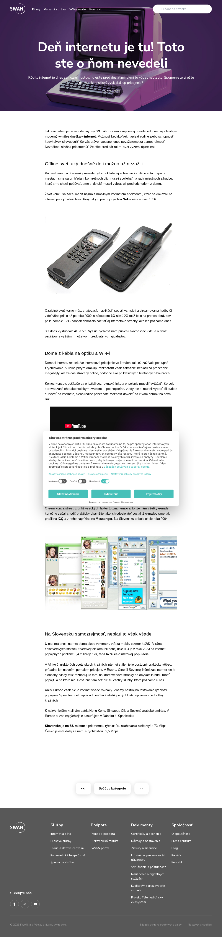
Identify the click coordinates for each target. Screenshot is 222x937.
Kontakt (95, 9)
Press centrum (181, 841)
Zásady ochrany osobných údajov (160, 924)
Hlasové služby (61, 841)
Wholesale (77, 9)
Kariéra (176, 855)
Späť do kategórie (112, 788)
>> (142, 788)
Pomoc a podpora (103, 834)
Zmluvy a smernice (144, 848)
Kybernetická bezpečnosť (68, 855)
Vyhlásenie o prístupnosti (148, 867)
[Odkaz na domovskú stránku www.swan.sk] (17, 9)
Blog (174, 848)
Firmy (36, 9)
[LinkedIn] (25, 904)
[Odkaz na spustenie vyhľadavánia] (157, 8)
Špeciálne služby (62, 862)
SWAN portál (100, 848)
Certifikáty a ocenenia (146, 834)
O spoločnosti (180, 834)
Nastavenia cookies (200, 924)
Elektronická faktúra (105, 841)
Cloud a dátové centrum (67, 848)
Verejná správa (55, 9)
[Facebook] (14, 904)
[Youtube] (35, 904)
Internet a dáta (61, 834)
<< (83, 788)
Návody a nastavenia (145, 841)
